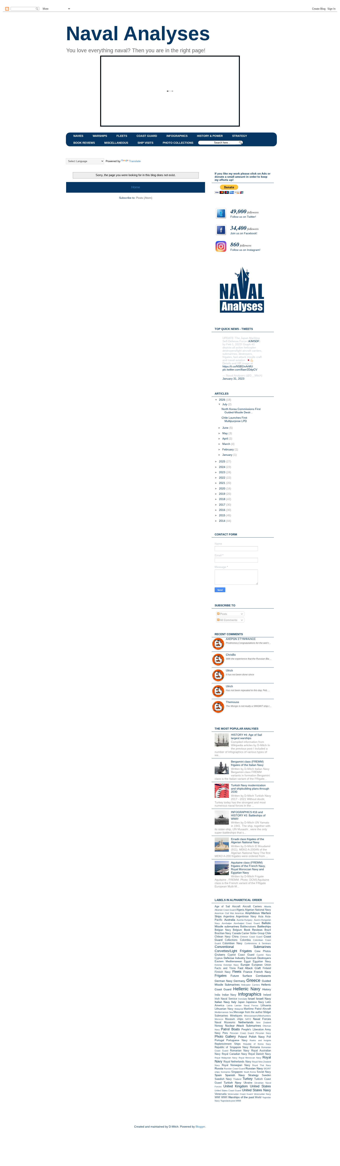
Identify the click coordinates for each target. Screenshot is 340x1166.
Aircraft (236, 906)
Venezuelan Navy (262, 1094)
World (258, 1097)
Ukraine (248, 1082)
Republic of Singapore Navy (231, 1047)
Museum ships (234, 1019)
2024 (222, 467)
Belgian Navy (223, 930)
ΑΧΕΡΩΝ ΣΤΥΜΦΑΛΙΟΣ (241, 638)
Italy (233, 1002)
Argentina (228, 916)
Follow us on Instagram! (245, 249)
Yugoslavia (225, 1101)
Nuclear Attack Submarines (243, 1025)
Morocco (219, 1019)
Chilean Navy (223, 936)
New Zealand (263, 1022)
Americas (239, 913)
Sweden (266, 1075)
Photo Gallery (225, 1036)
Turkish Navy (232, 1082)
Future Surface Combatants (251, 975)
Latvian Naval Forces (246, 1005)
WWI (217, 1097)
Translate (135, 161)
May (225, 433)
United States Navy (256, 1090)
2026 (222, 399)
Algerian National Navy (258, 909)
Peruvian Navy (263, 1033)
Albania (267, 906)
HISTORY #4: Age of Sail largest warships (246, 736)
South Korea (250, 1072)
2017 (222, 504)
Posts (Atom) (144, 197)
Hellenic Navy (246, 988)
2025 (222, 461)
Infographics (249, 994)
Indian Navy (229, 994)
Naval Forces (262, 1018)
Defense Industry (234, 958)
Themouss (232, 702)
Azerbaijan (227, 923)
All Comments (228, 620)
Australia (229, 919)
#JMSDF (254, 341)
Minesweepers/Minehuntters (257, 1016)
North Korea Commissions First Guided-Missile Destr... (241, 410)
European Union (261, 964)
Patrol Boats (230, 1029)
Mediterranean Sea (224, 1012)
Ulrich (229, 670)
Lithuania (266, 1005)
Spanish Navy (235, 1075)
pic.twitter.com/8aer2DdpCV (240, 369)
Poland (242, 1036)
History (266, 989)
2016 (222, 510)
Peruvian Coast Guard (242, 1033)
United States (260, 1086)
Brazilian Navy (223, 933)
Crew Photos (263, 951)
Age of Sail (222, 906)
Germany (239, 980)
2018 (222, 499)
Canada (236, 933)
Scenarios (225, 1072)
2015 (222, 515)
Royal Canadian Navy (234, 1054)
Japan (241, 1002)
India (217, 994)
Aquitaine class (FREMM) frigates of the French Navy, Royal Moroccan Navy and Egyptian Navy (248, 867)
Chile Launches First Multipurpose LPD (234, 419)
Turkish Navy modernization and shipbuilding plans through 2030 (250, 789)
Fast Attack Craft (249, 968)
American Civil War (224, 913)
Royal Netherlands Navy (237, 1061)
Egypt (247, 961)
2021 (222, 483)
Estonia (218, 965)
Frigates (221, 975)
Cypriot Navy (264, 955)
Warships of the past (241, 1097)
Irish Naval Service (226, 998)
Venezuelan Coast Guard (240, 1094)
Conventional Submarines (243, 947)
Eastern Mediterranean (228, 961)
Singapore (237, 1072)
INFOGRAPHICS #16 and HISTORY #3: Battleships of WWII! (248, 815)
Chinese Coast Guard (251, 936)
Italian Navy (222, 1002)
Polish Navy (257, 1036)
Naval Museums (225, 1022)
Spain (218, 1075)
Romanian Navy (239, 1050)
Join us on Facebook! (243, 233)
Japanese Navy (255, 1002)
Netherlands (245, 1022)
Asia (260, 916)
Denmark (251, 958)
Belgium (237, 930)
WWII (224, 1097)
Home (135, 187)
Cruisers (220, 954)
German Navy (223, 980)
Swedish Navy (223, 1079)
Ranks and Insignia (260, 1040)
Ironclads (242, 999)
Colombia (245, 940)
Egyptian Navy (262, 961)
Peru (225, 1033)
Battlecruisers (248, 926)
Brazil (267, 930)
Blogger (200, 1126)
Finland (267, 968)
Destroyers (264, 958)
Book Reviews (253, 929)
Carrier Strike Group (253, 933)
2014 (222, 520)
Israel (251, 998)
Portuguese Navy (236, 1040)
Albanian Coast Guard (225, 910)
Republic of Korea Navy (257, 1044)
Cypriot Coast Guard (241, 954)
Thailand (237, 1079)
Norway (219, 1025)
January (227, 454)
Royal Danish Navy (259, 1054)
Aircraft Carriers (252, 906)
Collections (231, 940)
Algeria (240, 909)
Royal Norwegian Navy (236, 1065)
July (225, 404)
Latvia (229, 1005)
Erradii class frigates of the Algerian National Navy (247, 840)
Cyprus (219, 958)
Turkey (248, 1079)
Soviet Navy (264, 1072)
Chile (268, 933)
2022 (222, 477)
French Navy (262, 971)
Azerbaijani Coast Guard (247, 923)
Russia (219, 1068)
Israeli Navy (263, 998)
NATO (248, 1019)
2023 (222, 472)
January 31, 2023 (233, 378)
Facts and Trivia (225, 968)
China (235, 936)
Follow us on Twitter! (243, 216)
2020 (222, 488)
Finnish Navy (223, 972)
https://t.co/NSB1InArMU (238, 366)
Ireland (267, 994)
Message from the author (248, 1012)
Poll (269, 1036)
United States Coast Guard (228, 1090)
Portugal (219, 1040)
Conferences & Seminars (258, 943)
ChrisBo (231, 654)
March (226, 443)
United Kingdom (235, 1086)
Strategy (253, 1075)
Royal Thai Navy (261, 1065)
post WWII (236, 1101)
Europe (245, 964)
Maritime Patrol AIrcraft (257, 1008)
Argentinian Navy (246, 916)
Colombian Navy (232, 943)
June (225, 427)
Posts (223, 613)
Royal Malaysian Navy (226, 1058)
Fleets (236, 972)
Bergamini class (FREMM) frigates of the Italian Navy (247, 763)
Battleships (264, 926)
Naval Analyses (138, 33)
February (228, 449)
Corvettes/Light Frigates (233, 951)
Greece (253, 980)
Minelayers (236, 1015)
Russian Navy (254, 1068)
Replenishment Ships (228, 1044)
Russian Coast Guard (234, 1068)
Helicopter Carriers (250, 985)
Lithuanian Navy (224, 1008)
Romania (255, 1047)
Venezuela (220, 1094)
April (225, 438)
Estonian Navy (231, 965)
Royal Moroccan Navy (250, 1058)
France (247, 971)
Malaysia (239, 1009)
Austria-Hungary (244, 920)
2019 (222, 493)
